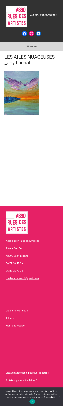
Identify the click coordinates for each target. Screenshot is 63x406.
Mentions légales (15, 325)
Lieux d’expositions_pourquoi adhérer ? (27, 372)
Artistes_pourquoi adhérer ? (21, 380)
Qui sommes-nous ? (17, 310)
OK (32, 401)
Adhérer (10, 318)
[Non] (59, 396)
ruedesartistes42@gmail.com (22, 278)
